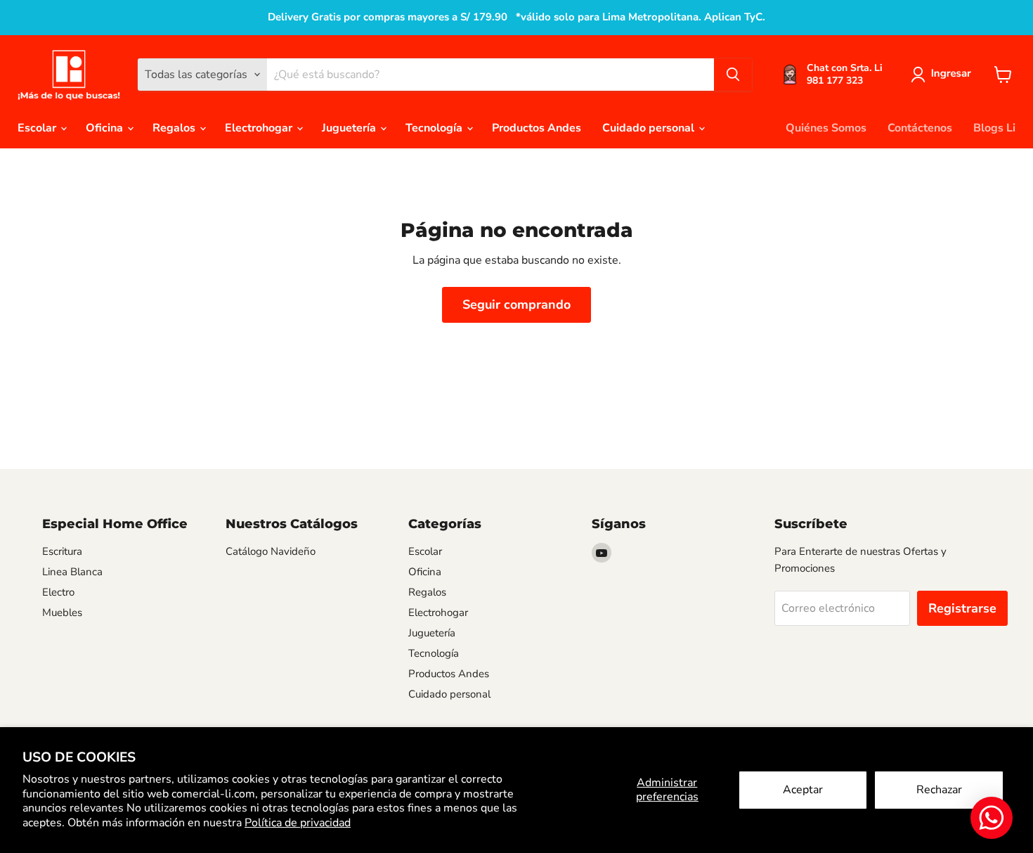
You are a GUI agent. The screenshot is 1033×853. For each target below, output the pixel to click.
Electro (58, 592)
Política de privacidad (298, 822)
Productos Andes (536, 128)
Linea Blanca (72, 572)
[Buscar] (733, 74)
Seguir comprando (516, 304)
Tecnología (435, 128)
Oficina (106, 128)
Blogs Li (994, 128)
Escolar (38, 128)
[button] (944, 74)
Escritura (62, 551)
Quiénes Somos (826, 128)
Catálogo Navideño (271, 551)
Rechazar (939, 789)
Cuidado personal (649, 128)
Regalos (175, 128)
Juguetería (350, 128)
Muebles (62, 612)
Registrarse (962, 608)
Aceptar (803, 789)
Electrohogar (260, 128)
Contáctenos (920, 128)
